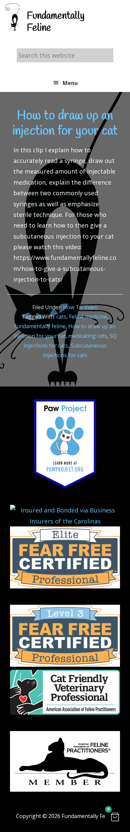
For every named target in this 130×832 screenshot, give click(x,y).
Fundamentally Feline (56, 22)
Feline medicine (88, 316)
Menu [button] (70, 83)
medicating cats (87, 336)
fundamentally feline (40, 326)
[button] (115, 817)
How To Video (80, 307)
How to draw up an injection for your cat (65, 124)
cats (61, 316)
